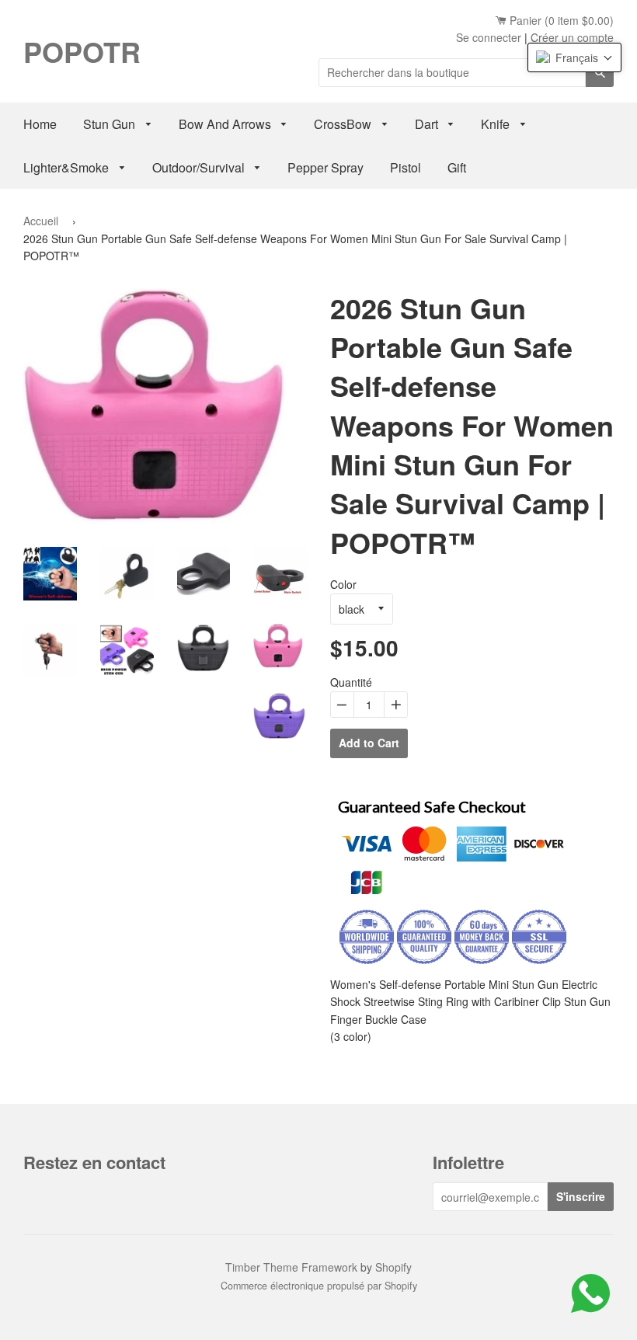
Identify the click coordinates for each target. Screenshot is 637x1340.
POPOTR (82, 51)
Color (343, 584)
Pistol (405, 167)
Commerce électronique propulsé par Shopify (319, 1286)
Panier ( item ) (560, 20)
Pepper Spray (325, 167)
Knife (497, 124)
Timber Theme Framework (291, 1267)
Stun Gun (110, 124)
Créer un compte (572, 37)
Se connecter (488, 37)
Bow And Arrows (226, 124)
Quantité (351, 682)
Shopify (393, 1267)
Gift (456, 167)
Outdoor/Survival (200, 167)
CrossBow (344, 124)
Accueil (40, 220)
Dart (428, 124)
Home (40, 124)
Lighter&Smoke (67, 167)
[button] (574, 57)
